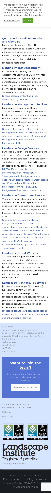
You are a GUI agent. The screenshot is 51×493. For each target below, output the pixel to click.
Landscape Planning (21, 234)
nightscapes (21, 99)
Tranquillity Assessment (27, 244)
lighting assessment (12, 96)
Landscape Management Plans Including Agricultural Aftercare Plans (24, 132)
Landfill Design (21, 176)
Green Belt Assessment (14, 220)
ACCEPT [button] (28, 20)
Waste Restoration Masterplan (26, 190)
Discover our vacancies (25, 387)
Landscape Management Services (24, 104)
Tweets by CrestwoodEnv (14, 463)
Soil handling (25, 136)
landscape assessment (25, 227)
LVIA (34, 234)
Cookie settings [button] (12, 20)
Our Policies (7, 417)
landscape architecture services (19, 310)
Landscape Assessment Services (24, 195)
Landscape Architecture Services (24, 282)
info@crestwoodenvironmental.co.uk (19, 330)
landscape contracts (26, 314)
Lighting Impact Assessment (21, 67)
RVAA (18, 241)
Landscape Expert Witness (20, 253)
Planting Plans (22, 186)
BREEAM (7, 169)
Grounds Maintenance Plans (17, 129)
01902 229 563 (8, 327)
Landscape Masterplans (24, 179)
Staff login (6, 412)
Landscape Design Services (20, 148)
